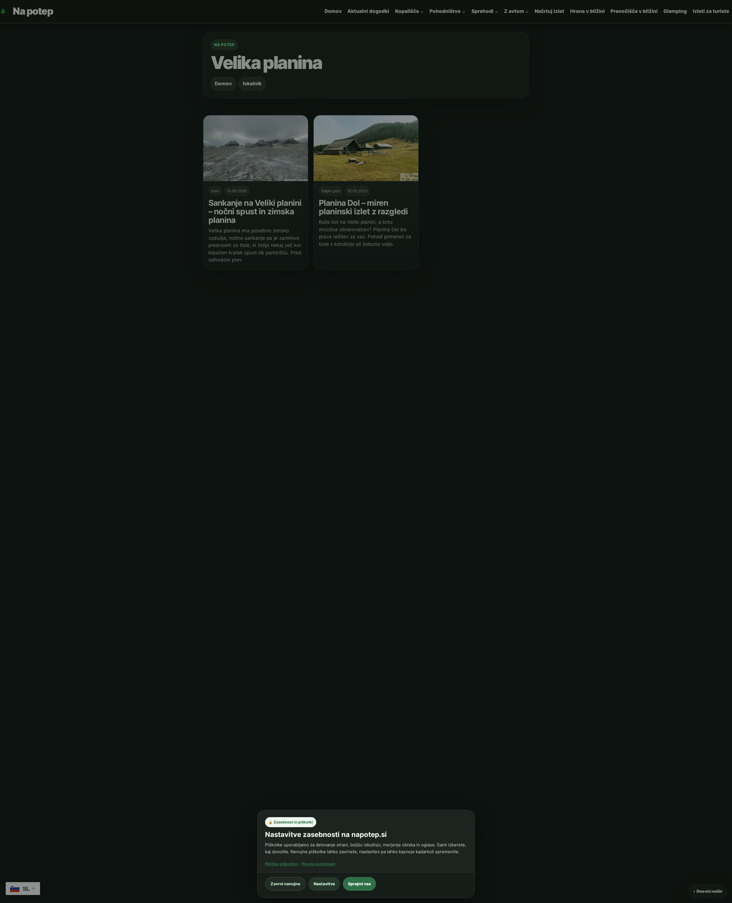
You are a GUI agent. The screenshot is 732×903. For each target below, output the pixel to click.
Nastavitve (324, 883)
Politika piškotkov (281, 864)
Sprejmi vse (359, 883)
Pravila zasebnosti (318, 864)
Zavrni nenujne (285, 883)
